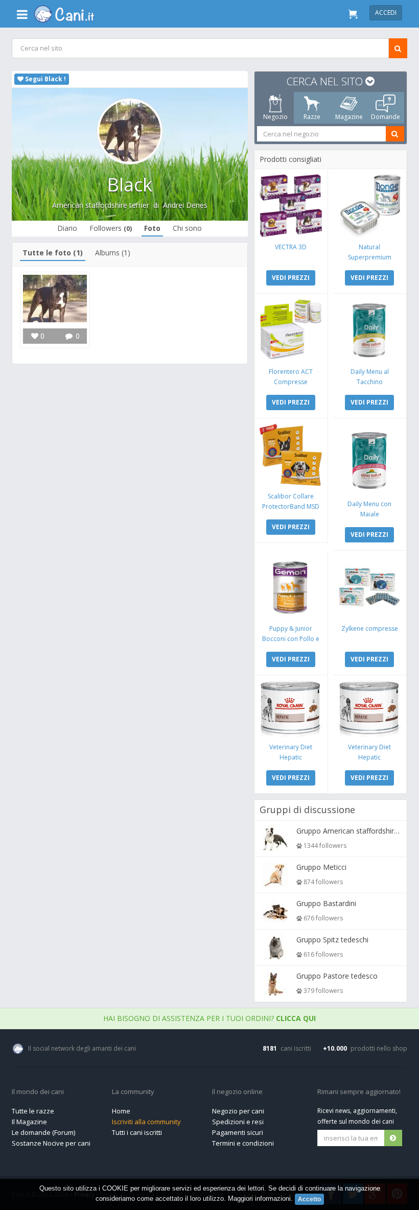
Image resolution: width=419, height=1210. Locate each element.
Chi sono (187, 228)
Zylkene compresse (369, 628)
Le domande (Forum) (43, 1132)
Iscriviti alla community (146, 1121)
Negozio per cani (238, 1111)
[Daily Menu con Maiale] (369, 458)
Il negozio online (237, 1092)
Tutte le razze (33, 1111)
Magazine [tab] (349, 116)
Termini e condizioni (243, 1143)
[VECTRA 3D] (291, 205)
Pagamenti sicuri (237, 1132)
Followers (111, 228)
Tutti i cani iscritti (137, 1132)
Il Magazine (29, 1121)
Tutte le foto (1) (52, 252)
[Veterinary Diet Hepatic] (291, 708)
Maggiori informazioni (259, 1198)
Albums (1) (112, 252)
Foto (153, 228)
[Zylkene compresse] (369, 587)
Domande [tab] (385, 116)
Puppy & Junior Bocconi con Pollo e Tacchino (290, 638)
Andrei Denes (185, 205)
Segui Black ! (45, 79)
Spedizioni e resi (238, 1121)
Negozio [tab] (275, 116)
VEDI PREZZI (291, 277)
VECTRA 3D (291, 247)
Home (121, 1111)
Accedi (386, 12)
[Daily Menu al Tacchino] (369, 330)
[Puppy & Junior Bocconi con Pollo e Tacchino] (291, 587)
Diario (68, 228)
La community (133, 1092)
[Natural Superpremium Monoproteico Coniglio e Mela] (369, 205)
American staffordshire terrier (100, 205)
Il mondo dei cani (38, 1092)
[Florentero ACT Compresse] (291, 330)
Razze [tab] (312, 116)
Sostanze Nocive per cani (51, 1143)
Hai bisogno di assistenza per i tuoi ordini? (209, 1018)
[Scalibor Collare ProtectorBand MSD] (291, 454)
